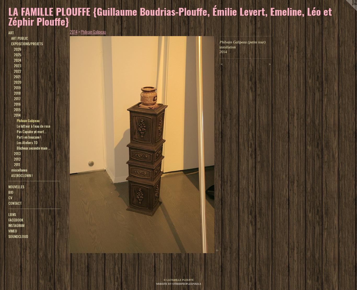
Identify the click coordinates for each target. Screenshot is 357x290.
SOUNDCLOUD (18, 236)
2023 (17, 65)
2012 (17, 159)
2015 (17, 109)
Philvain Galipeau (28, 120)
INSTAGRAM (16, 225)
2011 (17, 164)
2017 (17, 98)
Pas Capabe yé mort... (32, 131)
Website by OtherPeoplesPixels (178, 283)
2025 (17, 54)
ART (11, 32)
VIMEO (12, 231)
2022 (17, 71)
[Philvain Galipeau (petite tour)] (142, 144)
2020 (17, 82)
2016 (17, 104)
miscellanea (19, 170)
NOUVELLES (16, 186)
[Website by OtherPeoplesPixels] (346, 10)
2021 (17, 76)
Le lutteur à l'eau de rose (33, 126)
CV (10, 197)
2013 (17, 153)
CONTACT (15, 203)
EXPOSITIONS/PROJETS (27, 43)
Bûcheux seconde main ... (33, 148)
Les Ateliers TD (27, 142)
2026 (17, 49)
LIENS (12, 214)
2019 (17, 87)
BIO (10, 192)
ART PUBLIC (19, 38)
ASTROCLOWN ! (21, 175)
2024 (17, 60)
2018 (17, 93)
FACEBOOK (15, 220)
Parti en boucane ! (29, 137)
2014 (17, 115)
